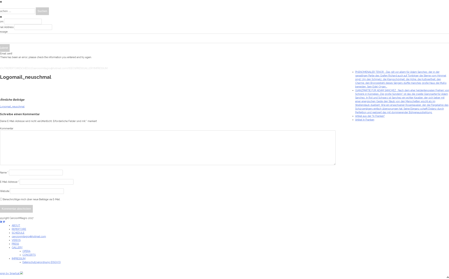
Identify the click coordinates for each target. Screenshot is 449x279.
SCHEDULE (26, 68)
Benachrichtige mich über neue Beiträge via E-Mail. (31, 199)
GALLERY (88, 68)
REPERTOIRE (13, 68)
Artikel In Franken (364, 119)
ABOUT (16, 225)
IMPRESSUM (101, 68)
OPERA (26, 251)
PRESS (79, 68)
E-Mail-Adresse (9, 181)
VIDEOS (71, 68)
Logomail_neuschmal (12, 106)
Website (4, 191)
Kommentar (6, 128)
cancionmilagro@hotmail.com (50, 68)
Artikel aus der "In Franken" (370, 116)
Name (4, 172)
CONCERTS (29, 254)
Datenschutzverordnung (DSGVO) (41, 262)
